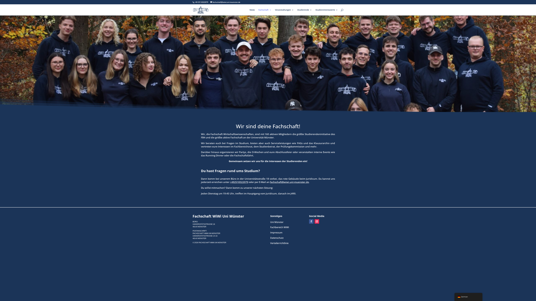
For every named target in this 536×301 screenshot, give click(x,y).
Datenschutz (277, 237)
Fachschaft (263, 10)
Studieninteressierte (325, 10)
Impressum (276, 232)
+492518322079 (239, 182)
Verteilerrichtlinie (279, 243)
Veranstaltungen (283, 10)
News (252, 10)
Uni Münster (276, 222)
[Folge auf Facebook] (311, 221)
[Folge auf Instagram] (317, 221)
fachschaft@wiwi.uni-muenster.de (289, 182)
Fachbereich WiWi (279, 227)
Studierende (303, 10)
